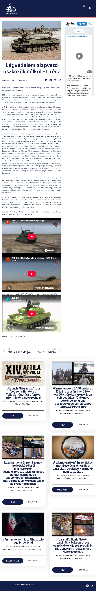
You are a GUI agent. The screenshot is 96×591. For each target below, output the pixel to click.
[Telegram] (87, 585)
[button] (84, 6)
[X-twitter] (92, 585)
